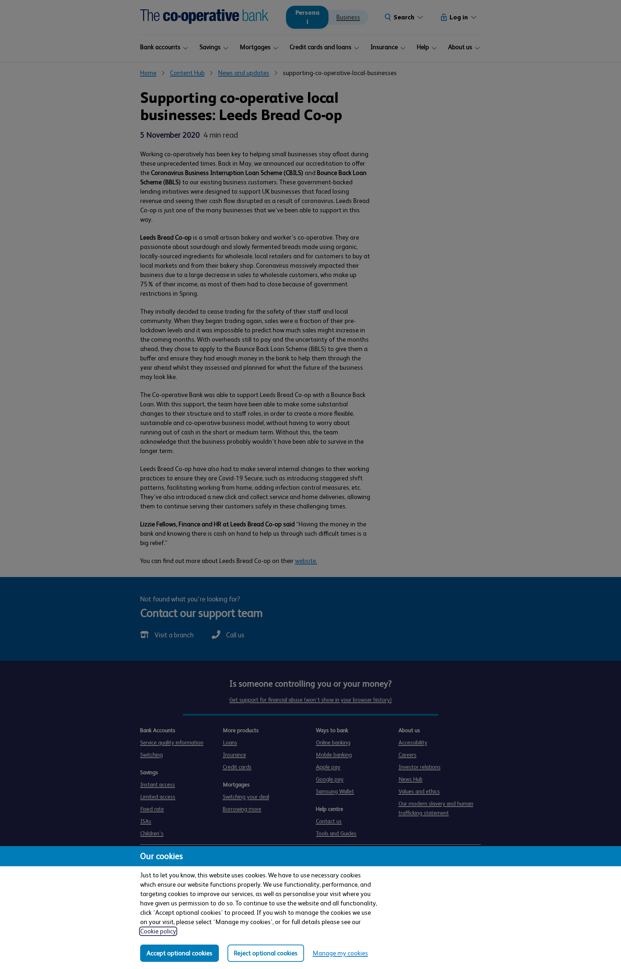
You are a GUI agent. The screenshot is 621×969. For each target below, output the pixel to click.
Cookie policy (158, 931)
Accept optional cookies (179, 953)
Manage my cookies (340, 953)
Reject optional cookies (266, 953)
